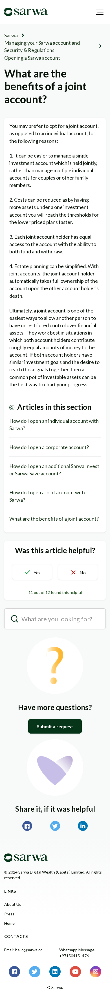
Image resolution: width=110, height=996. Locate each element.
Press (9, 913)
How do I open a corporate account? (49, 447)
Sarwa (11, 35)
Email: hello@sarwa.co (23, 949)
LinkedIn (83, 826)
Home (9, 923)
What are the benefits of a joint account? (54, 519)
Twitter (55, 826)
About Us (12, 904)
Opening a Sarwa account (32, 58)
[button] (100, 12)
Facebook (27, 826)
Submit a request (55, 726)
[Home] (26, 12)
